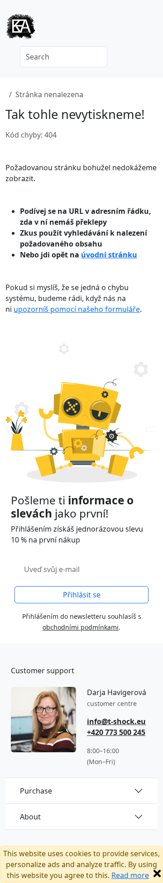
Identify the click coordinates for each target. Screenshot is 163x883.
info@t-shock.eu (116, 721)
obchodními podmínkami (81, 627)
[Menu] (152, 29)
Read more (130, 875)
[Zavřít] (157, 873)
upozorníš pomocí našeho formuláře (77, 309)
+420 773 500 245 (116, 732)
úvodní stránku (109, 255)
